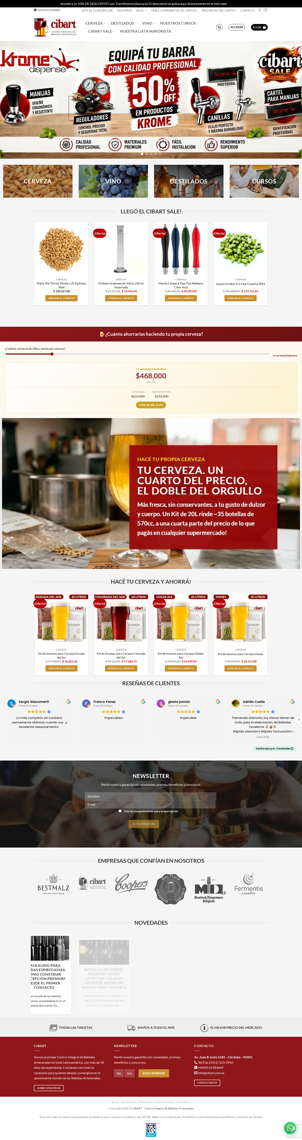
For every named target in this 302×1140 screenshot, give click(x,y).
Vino (147, 23)
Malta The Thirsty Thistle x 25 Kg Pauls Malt (61, 285)
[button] (237, 27)
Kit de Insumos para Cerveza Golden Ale (181, 655)
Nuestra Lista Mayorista (145, 31)
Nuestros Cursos (178, 23)
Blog (140, 10)
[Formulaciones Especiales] (248, 883)
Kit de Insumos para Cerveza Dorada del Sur (61, 655)
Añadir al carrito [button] (61, 298)
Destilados (122, 23)
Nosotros (124, 10)
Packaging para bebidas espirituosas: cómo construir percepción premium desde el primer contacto (241, 977)
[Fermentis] (170, 883)
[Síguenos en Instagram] (265, 10)
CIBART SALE (100, 31)
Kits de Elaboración (97, 10)
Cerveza (94, 23)
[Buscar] (219, 27)
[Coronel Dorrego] (92, 889)
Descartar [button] (235, 4)
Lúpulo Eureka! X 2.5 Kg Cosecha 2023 (240, 283)
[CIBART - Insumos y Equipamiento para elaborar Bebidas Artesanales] (57, 27)
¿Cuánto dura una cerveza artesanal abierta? (121, 970)
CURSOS (264, 181)
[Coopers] (53, 883)
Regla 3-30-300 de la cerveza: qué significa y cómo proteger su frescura (181, 972)
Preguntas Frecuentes (218, 10)
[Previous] (11, 100)
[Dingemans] (131, 889)
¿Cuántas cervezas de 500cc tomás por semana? (35, 348)
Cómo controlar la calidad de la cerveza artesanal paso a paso (61, 972)
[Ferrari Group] (209, 883)
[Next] (290, 100)
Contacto (247, 10)
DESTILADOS (189, 181)
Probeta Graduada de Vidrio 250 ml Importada (121, 285)
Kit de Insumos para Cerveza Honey (240, 654)
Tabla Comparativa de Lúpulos (174, 10)
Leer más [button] (188, 737)
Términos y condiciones (155, 1102)
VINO (113, 181)
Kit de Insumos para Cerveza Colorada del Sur (121, 655)
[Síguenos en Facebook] (260, 10)
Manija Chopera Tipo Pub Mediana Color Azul (181, 285)
